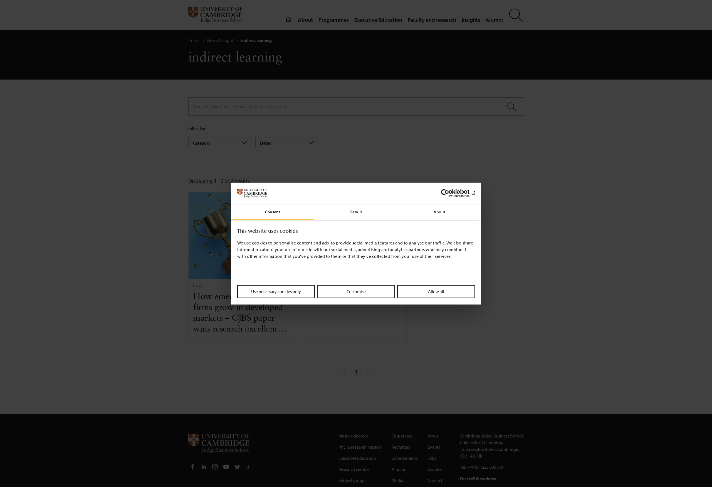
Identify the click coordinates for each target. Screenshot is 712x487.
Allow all (436, 291)
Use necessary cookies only (276, 291)
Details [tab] (356, 211)
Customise (356, 291)
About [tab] (439, 211)
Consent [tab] (272, 211)
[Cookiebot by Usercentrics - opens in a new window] (450, 193)
